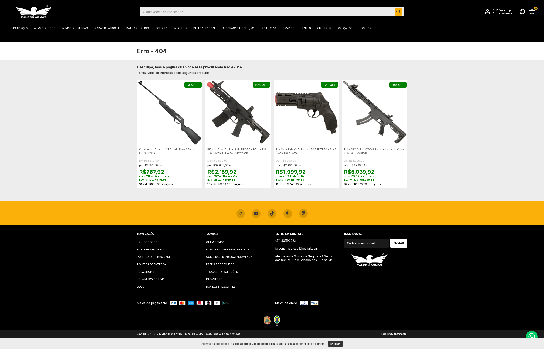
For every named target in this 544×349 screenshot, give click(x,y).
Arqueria (180, 28)
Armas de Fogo (45, 28)
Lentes (306, 28)
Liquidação (20, 28)
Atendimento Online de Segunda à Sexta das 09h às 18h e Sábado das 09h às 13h (304, 258)
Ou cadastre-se (502, 13)
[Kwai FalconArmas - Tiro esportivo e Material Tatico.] (303, 213)
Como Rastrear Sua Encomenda (229, 257)
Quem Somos (215, 242)
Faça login (506, 10)
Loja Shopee (146, 271)
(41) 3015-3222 (285, 240)
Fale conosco (147, 242)
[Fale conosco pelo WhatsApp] (522, 12)
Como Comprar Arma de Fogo (227, 249)
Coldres (161, 28)
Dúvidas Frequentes (220, 286)
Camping (288, 28)
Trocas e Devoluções (222, 271)
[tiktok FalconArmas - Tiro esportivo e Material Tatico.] (272, 213)
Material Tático (137, 28)
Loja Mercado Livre (151, 279)
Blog (140, 286)
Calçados (345, 28)
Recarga (365, 28)
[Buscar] (398, 12)
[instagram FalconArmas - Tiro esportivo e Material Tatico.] (240, 213)
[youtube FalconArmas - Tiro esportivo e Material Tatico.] (256, 213)
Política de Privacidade (154, 257)
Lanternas (268, 28)
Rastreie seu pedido (151, 249)
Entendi (335, 343)
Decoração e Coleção (238, 28)
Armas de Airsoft (106, 28)
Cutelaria (324, 28)
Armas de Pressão (75, 28)
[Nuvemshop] (393, 334)
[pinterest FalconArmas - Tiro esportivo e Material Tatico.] (287, 213)
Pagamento (214, 279)
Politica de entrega (151, 264)
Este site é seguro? (220, 264)
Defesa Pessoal (204, 28)
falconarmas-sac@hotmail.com (296, 248)
